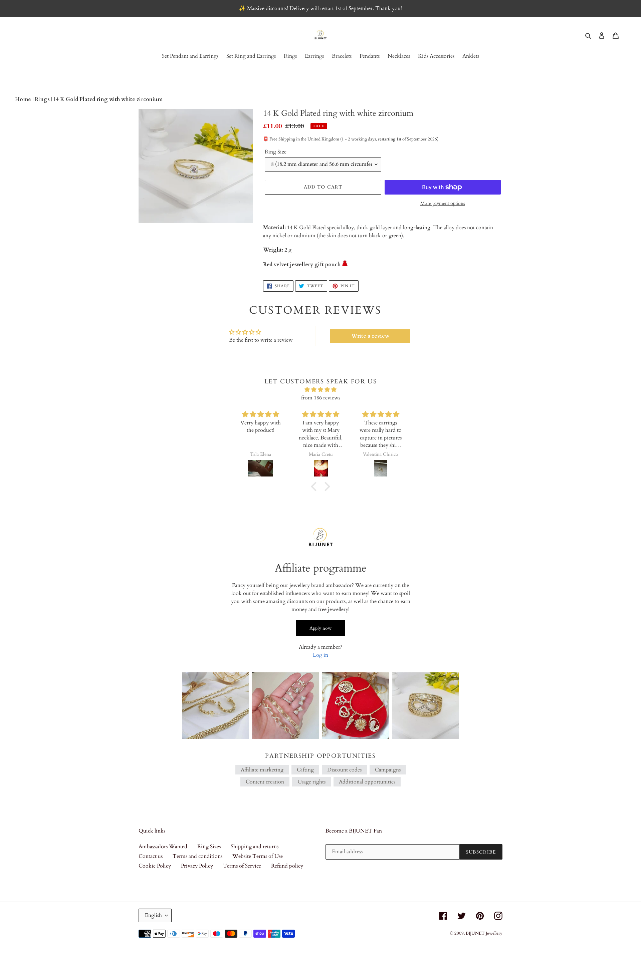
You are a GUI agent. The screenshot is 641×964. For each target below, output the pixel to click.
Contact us (151, 856)
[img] (320, 389)
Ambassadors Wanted (163, 846)
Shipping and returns (254, 846)
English (153, 915)
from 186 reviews (320, 397)
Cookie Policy (155, 866)
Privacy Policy (197, 866)
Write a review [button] (370, 336)
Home (23, 99)
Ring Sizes (209, 846)
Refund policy (287, 866)
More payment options (442, 203)
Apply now (320, 628)
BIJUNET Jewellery (484, 933)
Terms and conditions (197, 856)
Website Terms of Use (257, 856)
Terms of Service (242, 866)
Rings (43, 99)
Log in (320, 655)
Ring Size (275, 151)
